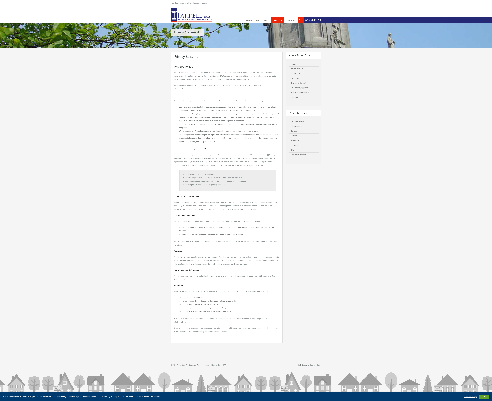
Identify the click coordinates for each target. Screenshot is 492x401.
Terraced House (297, 140)
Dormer (294, 136)
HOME (249, 20)
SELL (266, 20)
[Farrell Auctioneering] (192, 15)
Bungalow (295, 131)
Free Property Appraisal (299, 88)
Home (293, 64)
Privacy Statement (203, 365)
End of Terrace (296, 145)
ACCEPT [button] (483, 397)
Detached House (297, 122)
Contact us (295, 97)
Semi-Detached (297, 126)
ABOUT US (277, 20)
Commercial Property (298, 155)
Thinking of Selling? (298, 83)
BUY (258, 20)
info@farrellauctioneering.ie (196, 3)
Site (292, 150)
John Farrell (295, 73)
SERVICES (290, 20)
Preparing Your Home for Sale (302, 92)
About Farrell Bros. (298, 69)
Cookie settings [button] (470, 397)
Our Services (295, 78)
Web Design (302, 365)
